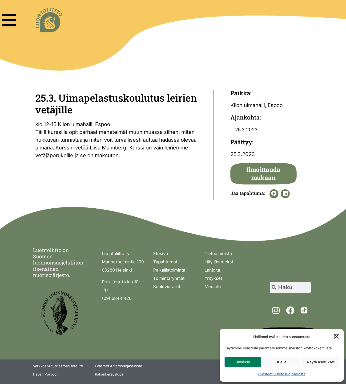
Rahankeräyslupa (109, 374)
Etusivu (160, 253)
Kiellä (281, 362)
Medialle (213, 286)
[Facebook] (290, 310)
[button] (336, 336)
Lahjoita (212, 270)
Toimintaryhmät (169, 278)
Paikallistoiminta (169, 270)
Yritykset (213, 278)
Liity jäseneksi (219, 261)
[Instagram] (275, 310)
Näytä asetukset (320, 362)
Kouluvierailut (166, 286)
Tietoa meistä (218, 253)
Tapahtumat (165, 261)
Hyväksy (242, 362)
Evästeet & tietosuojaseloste (282, 374)
